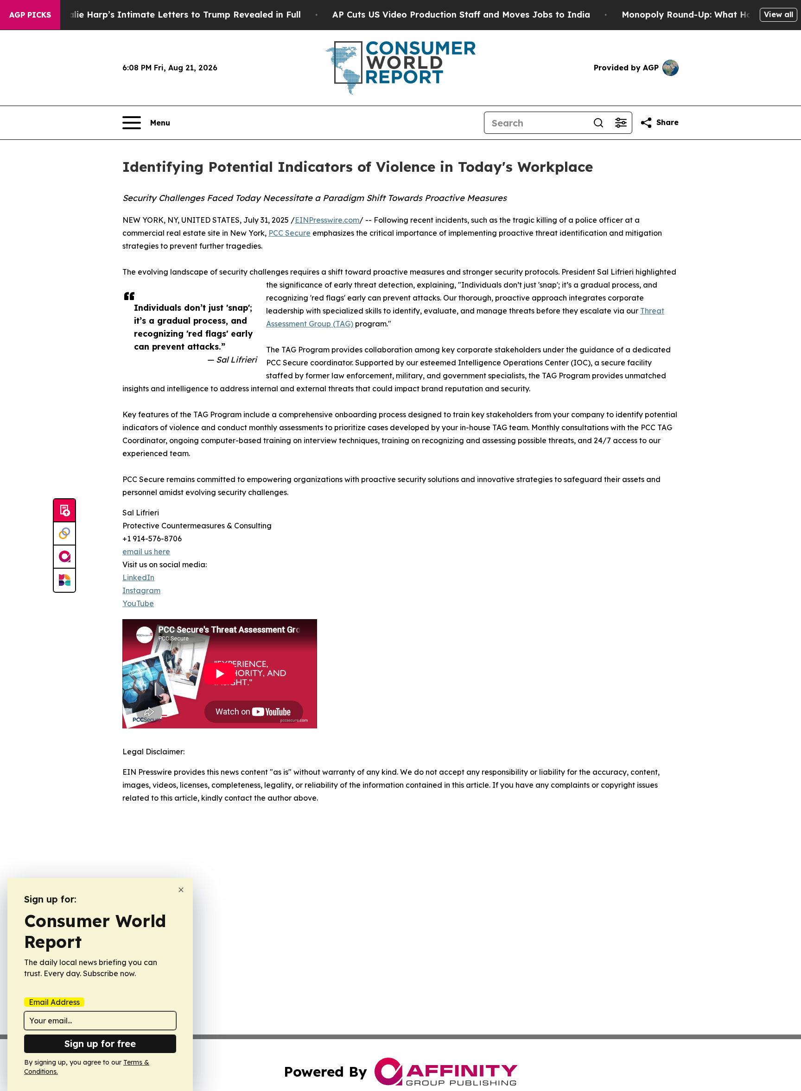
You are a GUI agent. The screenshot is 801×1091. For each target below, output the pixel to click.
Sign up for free (100, 1043)
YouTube (138, 603)
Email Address (54, 1002)
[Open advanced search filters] (621, 122)
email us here (146, 551)
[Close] (181, 889)
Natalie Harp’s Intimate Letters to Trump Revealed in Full (176, 14)
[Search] (598, 122)
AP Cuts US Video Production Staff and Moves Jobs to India (461, 14)
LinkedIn (138, 577)
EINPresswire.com (327, 220)
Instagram (141, 590)
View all (778, 14)
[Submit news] (64, 510)
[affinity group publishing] (64, 557)
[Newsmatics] (64, 580)
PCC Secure (289, 233)
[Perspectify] (64, 534)
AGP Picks (30, 14)
